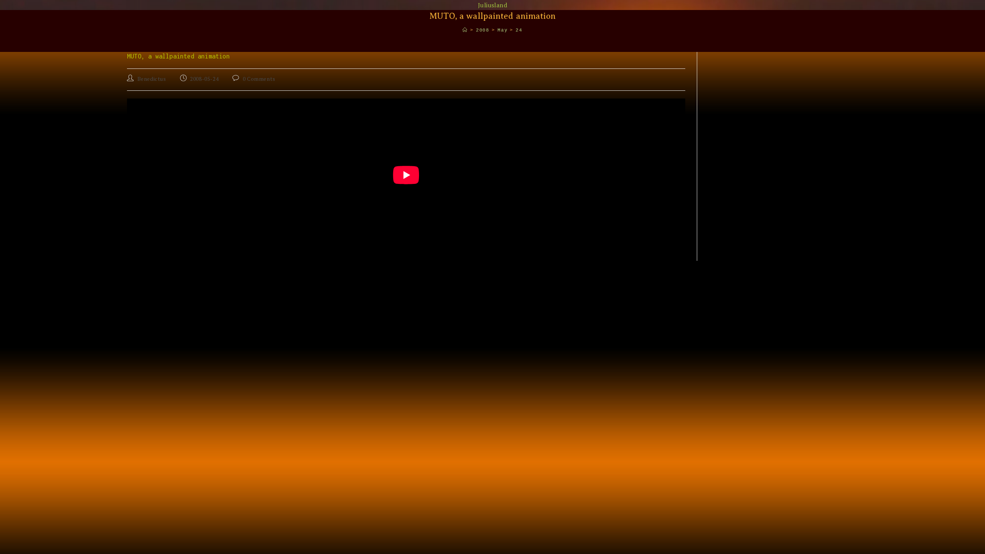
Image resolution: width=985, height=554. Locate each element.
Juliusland (492, 5)
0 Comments (259, 78)
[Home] (465, 30)
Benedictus (151, 78)
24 (519, 30)
